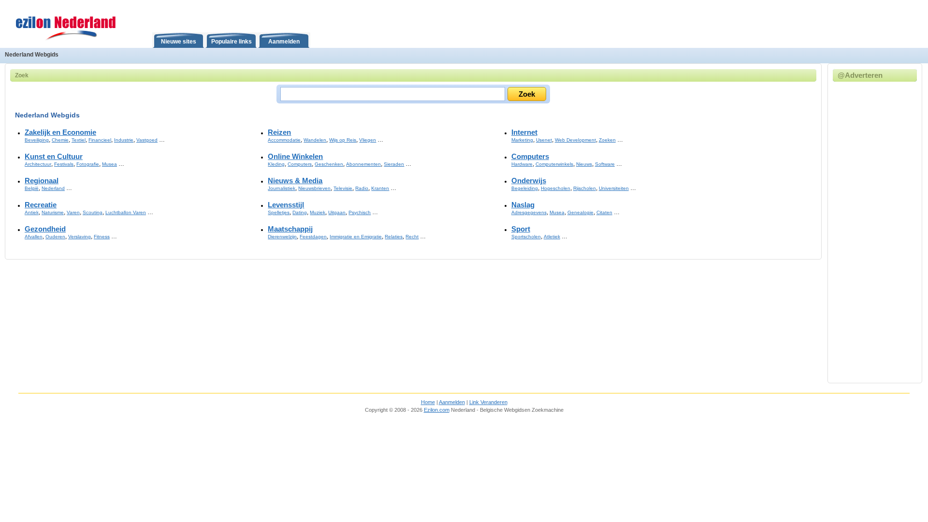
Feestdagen (313, 236)
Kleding (276, 164)
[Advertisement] (880, 232)
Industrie (123, 140)
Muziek (317, 212)
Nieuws (584, 164)
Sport (520, 229)
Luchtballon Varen (125, 212)
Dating (299, 212)
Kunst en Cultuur (54, 156)
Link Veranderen (488, 402)
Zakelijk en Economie (60, 132)
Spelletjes (279, 212)
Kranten (380, 188)
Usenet (544, 140)
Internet (524, 132)
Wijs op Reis (342, 140)
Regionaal (41, 181)
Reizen (279, 132)
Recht (412, 236)
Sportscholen (526, 236)
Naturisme (53, 212)
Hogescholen (555, 188)
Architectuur (38, 164)
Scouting (92, 212)
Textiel (79, 140)
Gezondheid (45, 229)
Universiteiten (614, 188)
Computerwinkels (554, 164)
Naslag (523, 205)
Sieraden (394, 164)
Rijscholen (584, 188)
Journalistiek (281, 188)
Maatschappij (290, 229)
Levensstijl (286, 205)
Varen (73, 212)
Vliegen (367, 140)
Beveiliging (37, 140)
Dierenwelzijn (282, 236)
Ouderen (55, 236)
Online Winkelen (295, 156)
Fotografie (87, 164)
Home (428, 402)
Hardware (522, 164)
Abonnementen (363, 164)
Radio (361, 188)
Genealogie (580, 212)
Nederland (53, 188)
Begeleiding (524, 188)
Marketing (522, 140)
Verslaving (79, 236)
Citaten (604, 212)
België (32, 188)
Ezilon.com (437, 410)
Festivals (63, 164)
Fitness (102, 236)
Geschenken (329, 164)
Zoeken (607, 140)
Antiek (32, 212)
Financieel (99, 140)
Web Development (575, 140)
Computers (300, 164)
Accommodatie (284, 140)
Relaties (394, 236)
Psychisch (359, 212)
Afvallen (34, 236)
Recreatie (41, 205)
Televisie (343, 188)
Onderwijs (528, 181)
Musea (109, 164)
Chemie (60, 140)
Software (605, 164)
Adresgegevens (529, 212)
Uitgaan (337, 212)
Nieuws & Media (295, 181)
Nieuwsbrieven (314, 188)
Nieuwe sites (178, 41)
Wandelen (315, 140)
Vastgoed (147, 140)
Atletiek (552, 236)
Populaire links (231, 41)
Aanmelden (284, 41)
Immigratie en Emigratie (356, 236)
